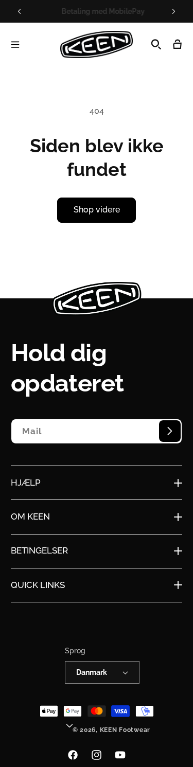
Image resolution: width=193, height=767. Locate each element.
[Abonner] (170, 431)
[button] (15, 44)
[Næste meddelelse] (173, 11)
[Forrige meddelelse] (19, 11)
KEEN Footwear (125, 730)
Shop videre (97, 210)
